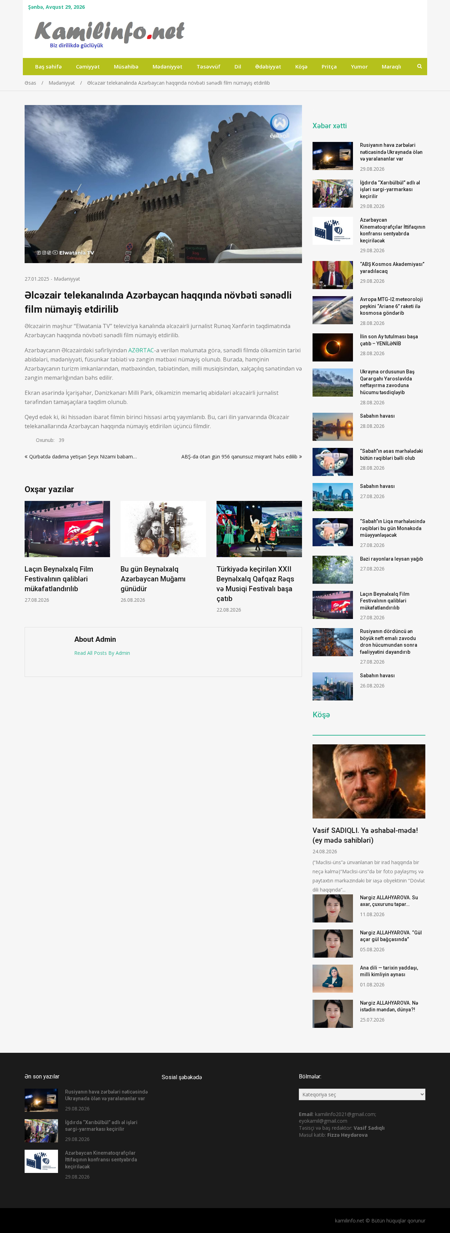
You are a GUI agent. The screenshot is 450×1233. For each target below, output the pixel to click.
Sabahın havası (377, 416)
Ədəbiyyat (268, 66)
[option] (67, 552)
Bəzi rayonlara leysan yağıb (391, 559)
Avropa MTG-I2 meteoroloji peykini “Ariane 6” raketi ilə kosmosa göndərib (391, 306)
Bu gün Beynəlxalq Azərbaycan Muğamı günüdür (153, 579)
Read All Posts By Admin (102, 653)
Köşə (301, 66)
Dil (237, 66)
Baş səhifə (48, 66)
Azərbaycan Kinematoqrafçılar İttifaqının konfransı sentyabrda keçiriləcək (101, 1159)
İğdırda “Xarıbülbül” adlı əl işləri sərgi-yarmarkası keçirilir (390, 189)
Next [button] (297, 560)
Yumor (359, 66)
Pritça (329, 66)
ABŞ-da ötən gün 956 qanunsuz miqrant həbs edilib (239, 456)
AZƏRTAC (141, 350)
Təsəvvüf (208, 66)
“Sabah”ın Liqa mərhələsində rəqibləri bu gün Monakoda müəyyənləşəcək (392, 528)
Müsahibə (126, 66)
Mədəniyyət (167, 66)
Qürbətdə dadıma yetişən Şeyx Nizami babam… (83, 456)
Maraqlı (391, 66)
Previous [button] (29, 560)
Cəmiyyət (88, 66)
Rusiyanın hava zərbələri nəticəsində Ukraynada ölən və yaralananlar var (391, 152)
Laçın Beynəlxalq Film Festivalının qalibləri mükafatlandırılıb (59, 579)
